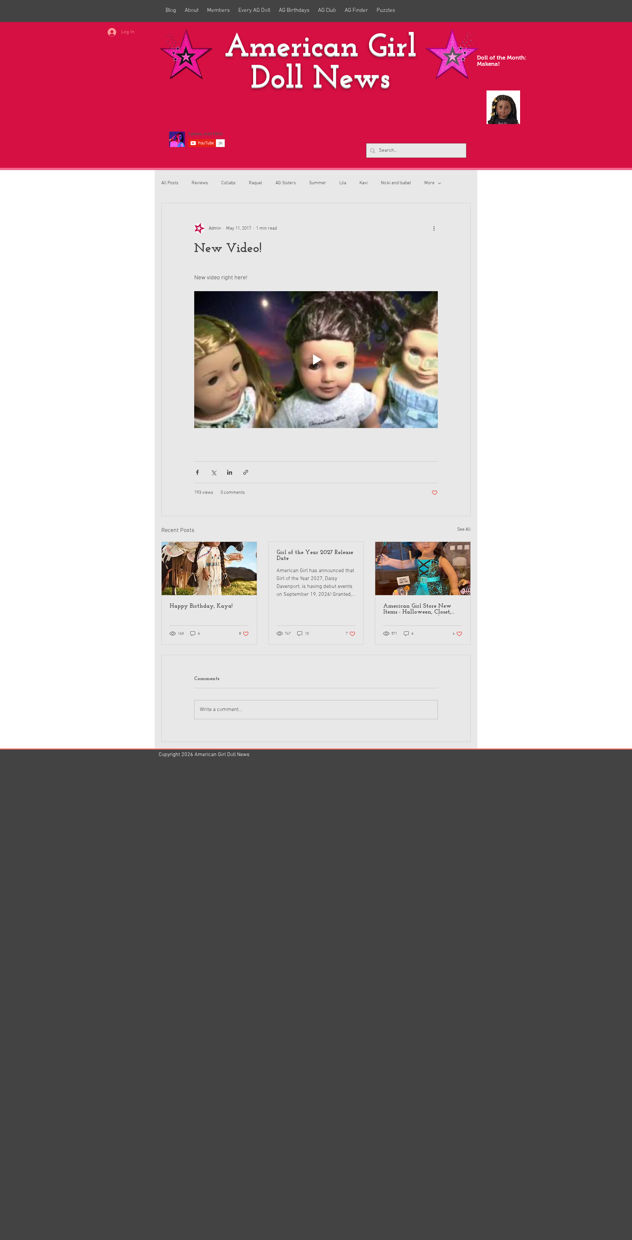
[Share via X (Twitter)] (213, 472)
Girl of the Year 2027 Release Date (314, 556)
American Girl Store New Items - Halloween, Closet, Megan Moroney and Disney (421, 609)
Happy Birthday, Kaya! (201, 606)
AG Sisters (286, 183)
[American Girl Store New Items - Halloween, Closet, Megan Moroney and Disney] (422, 568)
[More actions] (434, 228)
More (429, 183)
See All (464, 529)
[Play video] (316, 359)
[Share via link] (246, 472)
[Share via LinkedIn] (229, 472)
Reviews (200, 183)
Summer (317, 183)
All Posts (169, 183)
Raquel (255, 183)
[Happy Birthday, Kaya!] (209, 568)
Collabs (228, 183)
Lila (342, 183)
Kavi (363, 183)
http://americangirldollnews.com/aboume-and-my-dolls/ (231, 1106)
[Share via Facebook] (197, 472)
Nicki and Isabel (396, 183)
